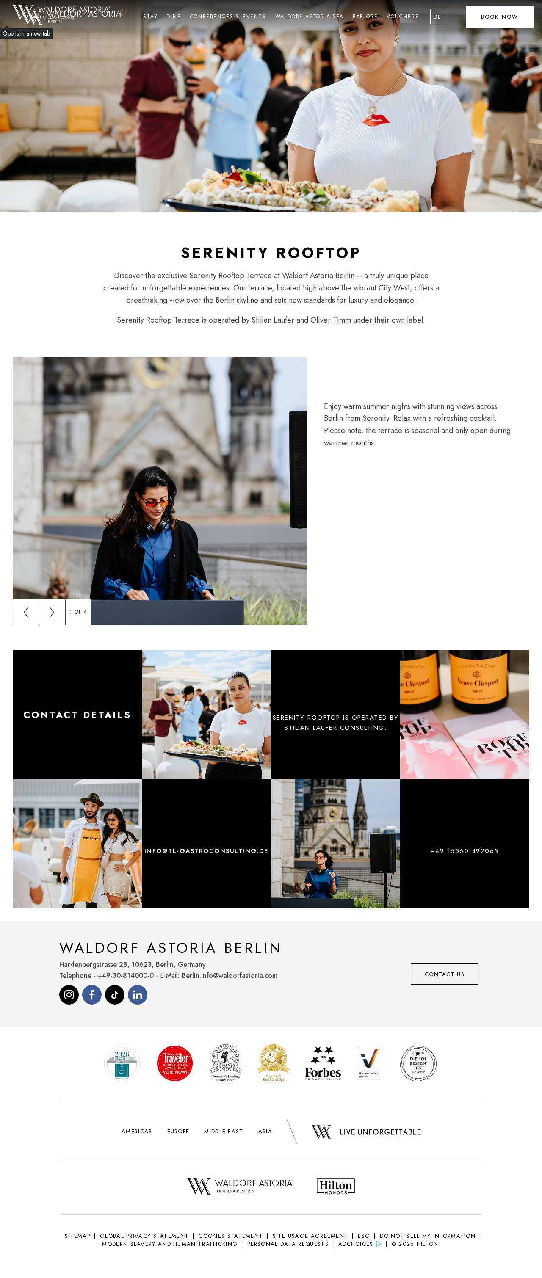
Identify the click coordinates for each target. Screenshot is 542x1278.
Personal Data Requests (288, 1244)
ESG (364, 1236)
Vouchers (403, 16)
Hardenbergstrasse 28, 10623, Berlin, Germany (132, 964)
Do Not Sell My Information (428, 1236)
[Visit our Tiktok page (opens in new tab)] (114, 995)
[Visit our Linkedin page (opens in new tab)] (137, 995)
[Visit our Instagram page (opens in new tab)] (69, 995)
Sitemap (77, 1236)
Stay (150, 16)
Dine (173, 16)
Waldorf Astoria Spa (309, 16)
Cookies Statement (231, 1236)
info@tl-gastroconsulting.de (206, 851)
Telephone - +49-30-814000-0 (106, 975)
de (438, 17)
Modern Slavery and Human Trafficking (170, 1244)
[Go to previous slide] (26, 612)
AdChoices (355, 1244)
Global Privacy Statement (144, 1236)
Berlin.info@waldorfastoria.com (229, 975)
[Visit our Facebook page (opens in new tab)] (92, 995)
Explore (365, 16)
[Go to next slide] (52, 612)
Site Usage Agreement (310, 1236)
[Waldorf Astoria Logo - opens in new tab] (240, 1187)
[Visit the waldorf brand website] (68, 12)
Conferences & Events (228, 16)
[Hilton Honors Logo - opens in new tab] (335, 1187)
